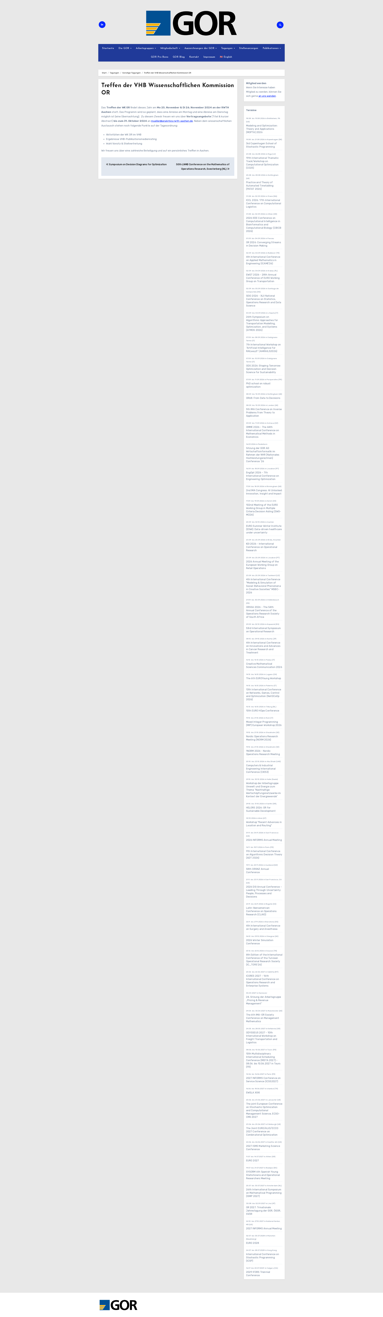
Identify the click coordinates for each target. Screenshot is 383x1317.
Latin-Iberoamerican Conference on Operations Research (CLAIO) (261, 911)
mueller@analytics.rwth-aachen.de (172, 120)
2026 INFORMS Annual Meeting (264, 840)
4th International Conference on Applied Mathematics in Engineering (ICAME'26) (263, 260)
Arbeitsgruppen (145, 48)
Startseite (108, 48)
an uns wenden (267, 96)
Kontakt (194, 57)
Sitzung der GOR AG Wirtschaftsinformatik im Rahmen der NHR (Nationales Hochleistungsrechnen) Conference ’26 (262, 455)
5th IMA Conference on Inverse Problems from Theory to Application (264, 412)
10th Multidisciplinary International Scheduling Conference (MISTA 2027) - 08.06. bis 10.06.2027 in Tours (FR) (263, 1060)
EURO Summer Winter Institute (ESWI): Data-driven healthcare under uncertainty (264, 529)
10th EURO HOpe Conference (262, 710)
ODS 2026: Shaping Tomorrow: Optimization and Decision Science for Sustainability (263, 369)
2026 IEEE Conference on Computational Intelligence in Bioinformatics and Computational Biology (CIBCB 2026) (263, 225)
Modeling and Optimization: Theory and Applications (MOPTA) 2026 (262, 129)
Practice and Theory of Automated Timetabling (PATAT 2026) (260, 185)
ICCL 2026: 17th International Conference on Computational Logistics (263, 203)
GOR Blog (179, 57)
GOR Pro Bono (159, 57)
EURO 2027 (252, 1160)
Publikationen (271, 48)
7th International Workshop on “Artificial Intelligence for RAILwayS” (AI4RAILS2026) (263, 348)
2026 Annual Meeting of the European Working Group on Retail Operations (262, 565)
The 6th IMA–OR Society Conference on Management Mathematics (262, 1018)
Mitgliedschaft (169, 48)
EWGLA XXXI (253, 1092)
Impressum (209, 57)
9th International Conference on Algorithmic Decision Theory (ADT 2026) (264, 854)
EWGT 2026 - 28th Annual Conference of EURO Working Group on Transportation (263, 278)
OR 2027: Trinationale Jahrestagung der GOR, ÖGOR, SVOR (263, 1210)
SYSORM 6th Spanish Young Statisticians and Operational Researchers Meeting (263, 1175)
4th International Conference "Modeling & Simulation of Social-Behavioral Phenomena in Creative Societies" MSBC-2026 (263, 586)
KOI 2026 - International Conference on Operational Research (261, 547)
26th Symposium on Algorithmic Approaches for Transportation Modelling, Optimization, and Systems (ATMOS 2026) (262, 323)
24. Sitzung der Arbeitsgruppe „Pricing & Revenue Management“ (263, 1000)
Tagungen (227, 48)
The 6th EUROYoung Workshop (263, 678)
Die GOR (124, 48)
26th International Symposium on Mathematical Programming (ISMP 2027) (264, 1193)
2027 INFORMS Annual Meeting (264, 1228)
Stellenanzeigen (248, 48)
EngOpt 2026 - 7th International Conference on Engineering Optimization (262, 476)
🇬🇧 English (226, 57)
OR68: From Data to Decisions (263, 398)
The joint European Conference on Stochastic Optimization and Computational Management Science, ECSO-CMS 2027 (264, 1110)
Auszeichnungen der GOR (199, 48)
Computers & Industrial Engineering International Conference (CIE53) (261, 768)
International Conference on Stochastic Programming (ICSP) (262, 1257)
